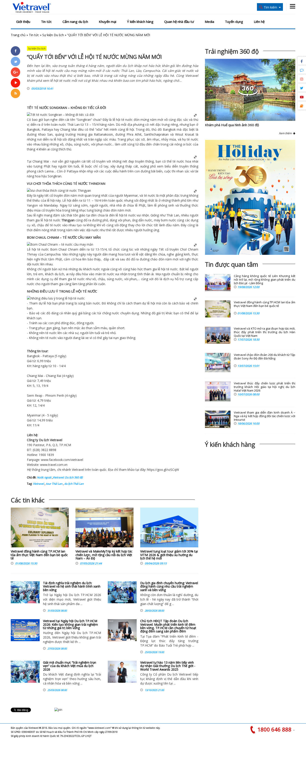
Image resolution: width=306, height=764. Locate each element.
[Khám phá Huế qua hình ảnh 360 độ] (248, 95)
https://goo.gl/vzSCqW (163, 469)
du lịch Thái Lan (74, 484)
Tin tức (46, 21)
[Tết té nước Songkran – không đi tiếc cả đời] (60, 114)
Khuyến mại (107, 21)
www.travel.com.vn (53, 464)
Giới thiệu (23, 21)
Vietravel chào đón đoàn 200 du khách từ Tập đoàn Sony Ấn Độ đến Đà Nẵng (264, 356)
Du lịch (44, 440)
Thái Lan (73, 124)
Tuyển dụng (234, 21)
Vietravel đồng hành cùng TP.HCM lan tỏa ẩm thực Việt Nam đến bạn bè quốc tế (39, 554)
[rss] (15, 93)
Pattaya (47, 129)
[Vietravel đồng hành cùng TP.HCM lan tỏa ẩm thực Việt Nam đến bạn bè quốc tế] (40, 529)
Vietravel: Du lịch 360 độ (68, 477)
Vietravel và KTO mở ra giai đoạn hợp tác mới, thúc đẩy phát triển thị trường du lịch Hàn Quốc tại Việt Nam (264, 332)
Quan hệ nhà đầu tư (179, 21)
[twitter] (15, 61)
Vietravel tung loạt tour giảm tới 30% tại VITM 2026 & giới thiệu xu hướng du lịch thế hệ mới (169, 554)
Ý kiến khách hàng (140, 21)
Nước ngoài (44, 477)
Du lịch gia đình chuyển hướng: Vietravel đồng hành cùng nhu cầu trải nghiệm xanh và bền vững (169, 586)
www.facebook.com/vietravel (62, 460)
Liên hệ (259, 21)
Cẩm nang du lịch (75, 21)
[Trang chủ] (32, 7)
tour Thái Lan (53, 484)
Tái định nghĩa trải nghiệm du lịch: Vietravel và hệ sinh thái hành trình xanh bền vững (71, 586)
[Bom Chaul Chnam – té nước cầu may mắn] (60, 244)
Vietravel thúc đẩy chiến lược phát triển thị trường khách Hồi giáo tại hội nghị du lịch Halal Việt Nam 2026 (264, 386)
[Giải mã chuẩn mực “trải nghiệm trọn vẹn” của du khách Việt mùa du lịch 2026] (25, 672)
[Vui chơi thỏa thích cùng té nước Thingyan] (59, 190)
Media (209, 21)
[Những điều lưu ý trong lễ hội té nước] (56, 298)
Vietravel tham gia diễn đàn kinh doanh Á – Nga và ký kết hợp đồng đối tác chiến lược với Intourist (264, 416)
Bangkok (33, 129)
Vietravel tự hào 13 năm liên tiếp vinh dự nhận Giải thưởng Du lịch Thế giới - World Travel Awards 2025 (167, 666)
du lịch (59, 274)
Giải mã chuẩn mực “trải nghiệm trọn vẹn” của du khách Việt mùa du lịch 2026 (69, 666)
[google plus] (15, 72)
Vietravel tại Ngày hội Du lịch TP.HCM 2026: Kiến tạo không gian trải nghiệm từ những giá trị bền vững (70, 624)
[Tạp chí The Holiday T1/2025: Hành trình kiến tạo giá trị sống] (250, 197)
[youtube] (15, 83)
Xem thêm (286, 133)
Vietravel (56, 440)
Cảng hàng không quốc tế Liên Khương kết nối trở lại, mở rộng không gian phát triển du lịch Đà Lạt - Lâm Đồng (264, 279)
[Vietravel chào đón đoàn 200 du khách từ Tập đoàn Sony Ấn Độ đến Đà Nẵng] (218, 362)
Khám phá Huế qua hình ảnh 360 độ (232, 125)
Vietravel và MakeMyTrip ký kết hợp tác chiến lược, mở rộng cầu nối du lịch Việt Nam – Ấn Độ (103, 554)
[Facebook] (15, 51)
